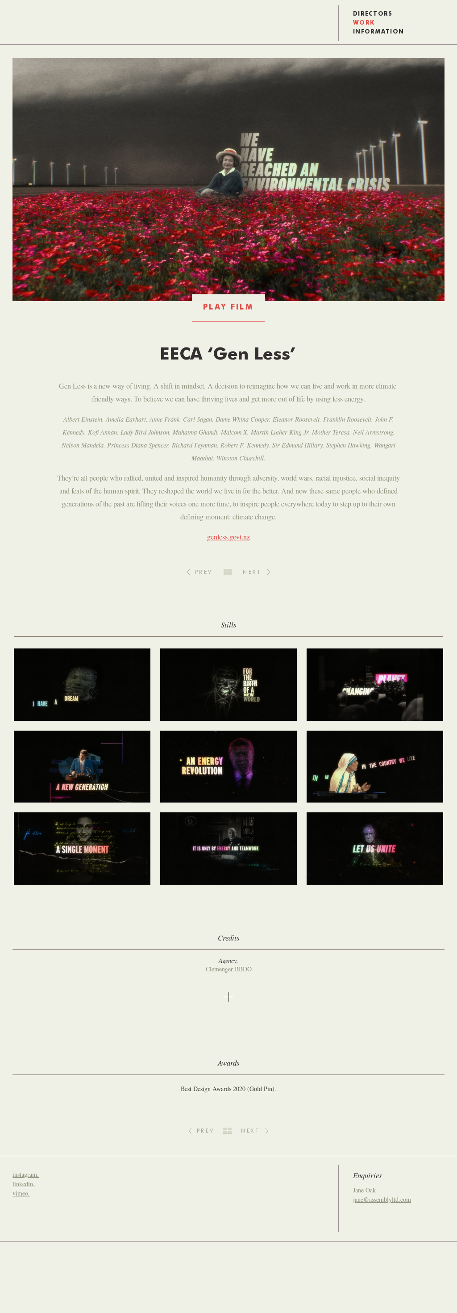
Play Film (228, 307)
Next (252, 572)
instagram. (25, 1174)
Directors (373, 14)
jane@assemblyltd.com (382, 1199)
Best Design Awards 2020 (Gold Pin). (228, 1088)
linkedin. (23, 1183)
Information (378, 32)
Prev (204, 572)
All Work (228, 572)
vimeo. (21, 1193)
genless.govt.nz (228, 537)
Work (363, 23)
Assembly (24, 23)
